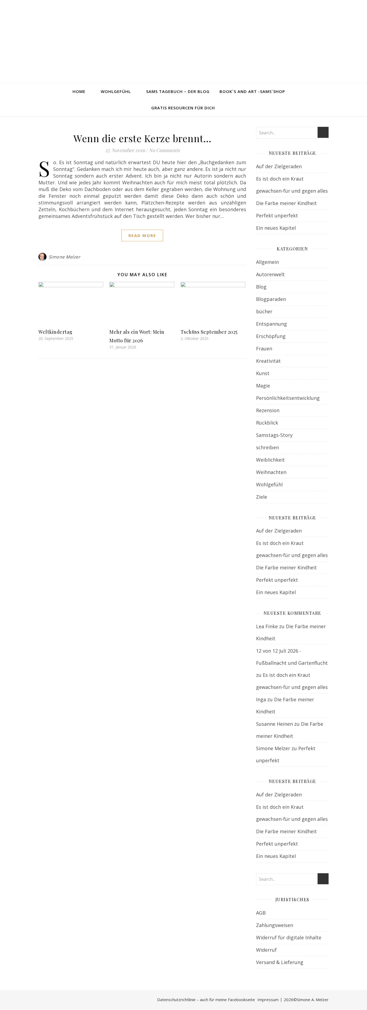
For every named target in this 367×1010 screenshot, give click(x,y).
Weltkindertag (55, 332)
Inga (261, 699)
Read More (142, 235)
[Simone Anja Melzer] (183, 41)
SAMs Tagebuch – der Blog (178, 91)
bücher (264, 311)
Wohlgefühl (116, 91)
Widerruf (266, 950)
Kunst (262, 373)
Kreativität (268, 361)
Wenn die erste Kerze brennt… (142, 138)
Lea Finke (267, 626)
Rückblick (267, 422)
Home (79, 91)
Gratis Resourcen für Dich (183, 107)
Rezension (267, 410)
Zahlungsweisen (274, 925)
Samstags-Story (274, 435)
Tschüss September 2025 (209, 332)
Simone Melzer (65, 257)
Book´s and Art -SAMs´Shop (252, 91)
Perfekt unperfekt (277, 215)
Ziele (261, 497)
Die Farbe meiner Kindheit (286, 203)
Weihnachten (271, 472)
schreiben (267, 447)
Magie (263, 385)
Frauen (264, 348)
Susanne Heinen (274, 724)
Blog (261, 286)
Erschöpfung (271, 336)
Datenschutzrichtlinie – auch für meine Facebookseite (206, 999)
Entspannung (271, 324)
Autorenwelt (270, 274)
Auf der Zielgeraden (279, 166)
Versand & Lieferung (279, 962)
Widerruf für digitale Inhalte (288, 937)
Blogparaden (271, 299)
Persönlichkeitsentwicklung (288, 398)
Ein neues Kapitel (276, 228)
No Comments (164, 150)
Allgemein (267, 262)
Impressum (268, 999)
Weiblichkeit (270, 460)
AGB (261, 913)
